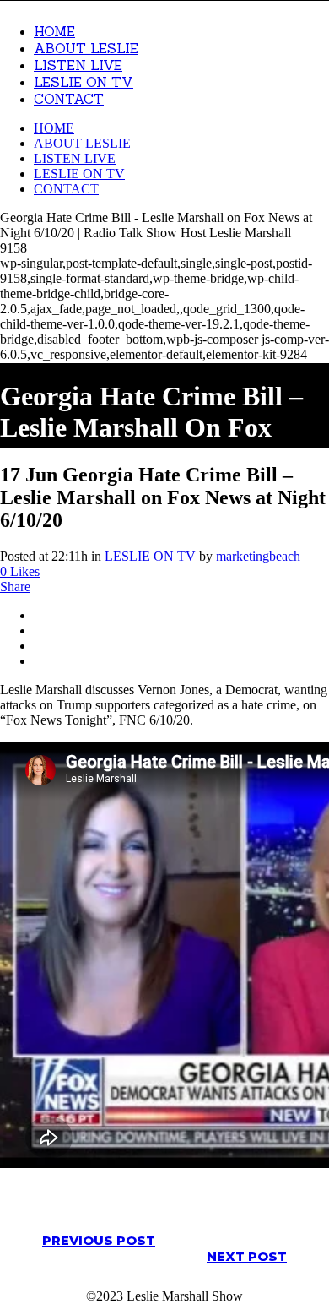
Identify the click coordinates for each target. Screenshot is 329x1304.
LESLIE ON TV (150, 556)
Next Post (247, 1256)
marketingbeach (258, 556)
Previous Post (98, 1240)
